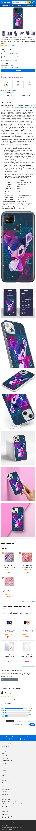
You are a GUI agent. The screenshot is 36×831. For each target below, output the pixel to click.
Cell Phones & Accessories (18, 107)
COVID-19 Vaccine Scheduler (9, 778)
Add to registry (26, 95)
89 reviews (12, 45)
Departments (6, 5)
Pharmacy (4, 780)
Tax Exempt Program (6, 789)
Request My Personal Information (9, 801)
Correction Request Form (9, 680)
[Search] (29, 2)
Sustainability (5, 755)
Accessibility (5, 784)
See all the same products (28, 666)
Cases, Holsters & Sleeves (30, 107)
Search (32, 724)
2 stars (2, 714)
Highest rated (19, 721)
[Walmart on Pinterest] (12, 817)
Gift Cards (4, 772)
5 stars (2, 708)
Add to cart (18, 70)
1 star (3, 716)
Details (13, 92)
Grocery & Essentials (28, 5)
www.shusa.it (15, 57)
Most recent (10, 721)
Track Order (14, 739)
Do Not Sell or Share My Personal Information (12, 803)
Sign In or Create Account (14, 736)
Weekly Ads (24, 739)
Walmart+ (4, 770)
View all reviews (6, 703)
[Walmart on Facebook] (3, 817)
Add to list (9, 95)
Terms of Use (5, 794)
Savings (19, 5)
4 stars (2, 710)
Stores (3, 765)
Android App (5, 811)
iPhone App (4, 809)
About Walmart (5, 746)
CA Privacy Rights (6, 799)
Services (14, 5)
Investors (4, 753)
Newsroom (4, 751)
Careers (3, 749)
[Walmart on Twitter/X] (6, 817)
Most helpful (30, 721)
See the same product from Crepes (26, 601)
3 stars (2, 712)
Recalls (3, 782)
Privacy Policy (5, 797)
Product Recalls (5, 787)
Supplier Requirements (7, 758)
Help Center (27, 736)
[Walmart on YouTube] (9, 817)
